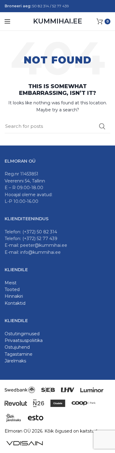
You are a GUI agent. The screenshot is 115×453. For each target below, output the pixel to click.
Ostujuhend (17, 347)
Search (102, 126)
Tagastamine (19, 354)
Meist (11, 283)
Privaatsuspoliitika (24, 340)
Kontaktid (15, 303)
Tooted (12, 289)
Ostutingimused (22, 333)
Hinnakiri (14, 296)
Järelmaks (15, 361)
